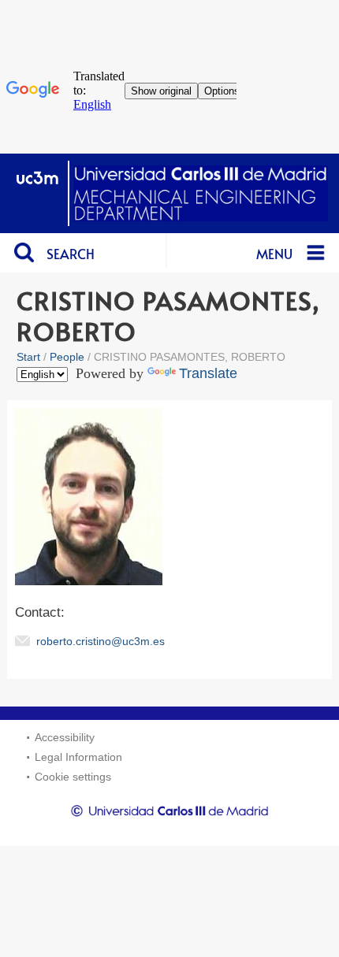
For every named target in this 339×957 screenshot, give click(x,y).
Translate (208, 373)
